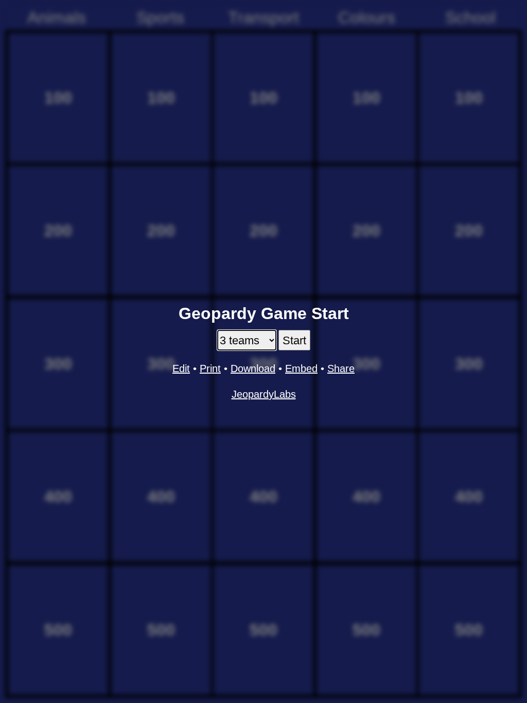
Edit (181, 368)
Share (341, 368)
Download (253, 368)
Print (210, 368)
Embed (301, 368)
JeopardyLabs (264, 394)
